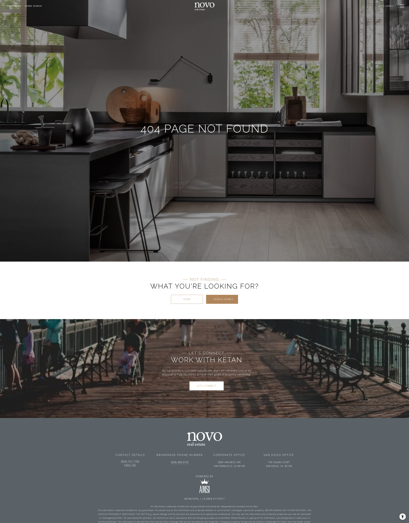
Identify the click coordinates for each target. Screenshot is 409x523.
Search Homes (223, 299)
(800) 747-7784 (130, 461)
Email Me (130, 465)
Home (187, 299)
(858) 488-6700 (180, 462)
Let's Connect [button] (206, 385)
